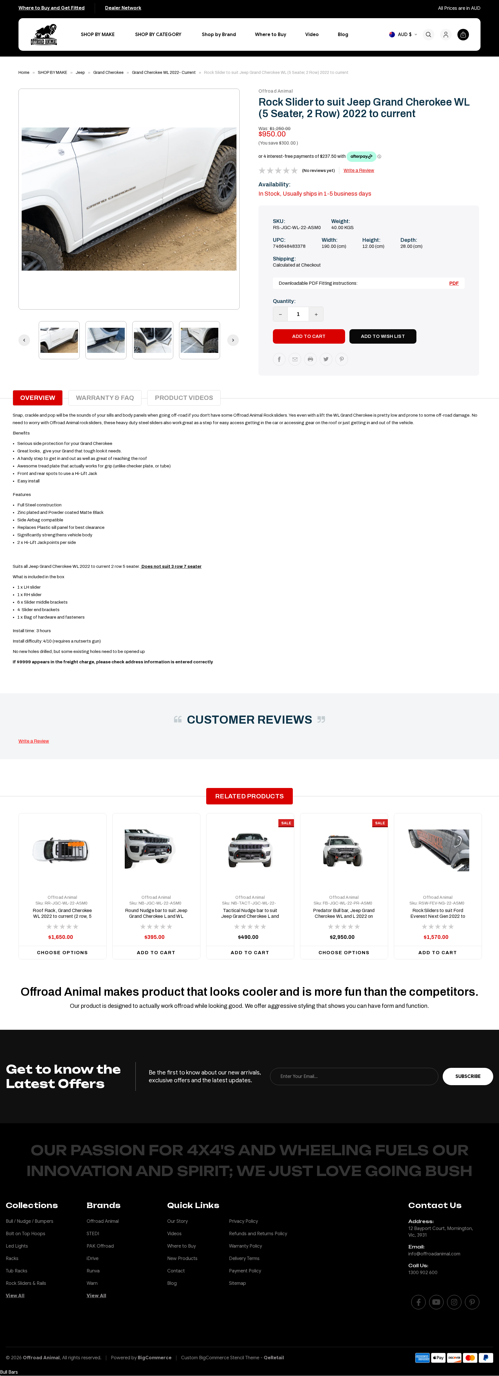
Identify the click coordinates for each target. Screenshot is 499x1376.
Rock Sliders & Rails (26, 1283)
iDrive (92, 1258)
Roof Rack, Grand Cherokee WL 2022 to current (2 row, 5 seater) (62, 916)
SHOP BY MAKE (98, 35)
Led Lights (17, 1246)
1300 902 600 (422, 1273)
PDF (454, 283)
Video (312, 35)
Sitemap (237, 1283)
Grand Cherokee (108, 72)
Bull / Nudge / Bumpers (29, 1221)
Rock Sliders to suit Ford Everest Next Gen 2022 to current (437, 916)
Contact (176, 1271)
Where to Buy (270, 35)
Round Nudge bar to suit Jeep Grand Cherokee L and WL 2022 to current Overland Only (156, 916)
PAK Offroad (100, 1246)
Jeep (80, 72)
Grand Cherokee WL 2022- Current (164, 72)
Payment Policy (245, 1271)
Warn (92, 1283)
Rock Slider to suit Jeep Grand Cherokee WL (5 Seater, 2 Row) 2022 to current (276, 72)
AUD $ (405, 35)
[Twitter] (326, 359)
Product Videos (184, 397)
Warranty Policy (245, 1246)
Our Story (177, 1221)
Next (230, 199)
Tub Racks (16, 1271)
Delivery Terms (244, 1258)
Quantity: (284, 301)
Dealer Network (123, 8)
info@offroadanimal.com (434, 1254)
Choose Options (62, 952)
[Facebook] (279, 359)
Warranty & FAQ (105, 397)
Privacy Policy (243, 1221)
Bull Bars (9, 1372)
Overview (37, 397)
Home (23, 72)
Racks (12, 1258)
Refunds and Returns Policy (258, 1234)
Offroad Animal (62, 897)
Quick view (62, 875)
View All (15, 1296)
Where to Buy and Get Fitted (51, 8)
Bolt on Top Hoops (25, 1234)
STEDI (93, 1234)
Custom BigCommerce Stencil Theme (220, 1358)
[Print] (310, 359)
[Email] (294, 359)
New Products (182, 1258)
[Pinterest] (341, 359)
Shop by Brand (219, 35)
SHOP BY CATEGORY (158, 35)
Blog (343, 35)
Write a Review (359, 170)
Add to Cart (156, 952)
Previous (28, 199)
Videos (174, 1234)
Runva (93, 1271)
